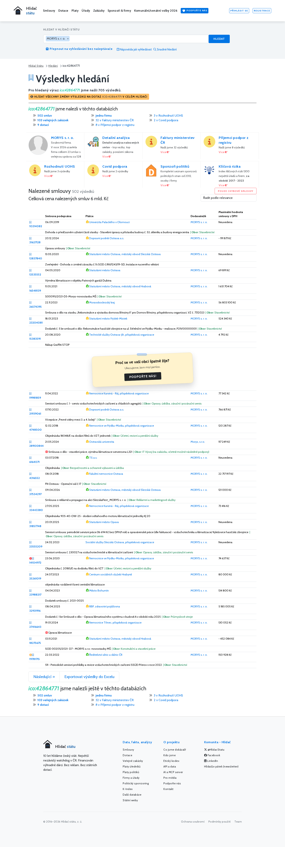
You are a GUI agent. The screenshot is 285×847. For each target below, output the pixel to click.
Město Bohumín (99, 590)
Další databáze (132, 794)
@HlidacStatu (216, 749)
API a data (169, 766)
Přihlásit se (239, 10)
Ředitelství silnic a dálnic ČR (105, 654)
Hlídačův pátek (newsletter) (221, 766)
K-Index (128, 789)
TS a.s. (93, 457)
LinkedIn (212, 761)
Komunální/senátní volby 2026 (155, 10)
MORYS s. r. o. (62, 138)
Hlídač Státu (35, 66)
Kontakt (168, 789)
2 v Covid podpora (166, 120)
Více (105, 156)
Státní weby (130, 800)
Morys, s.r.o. (198, 441)
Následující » (44, 676)
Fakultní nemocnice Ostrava (106, 473)
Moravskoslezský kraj (102, 302)
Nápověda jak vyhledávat (135, 49)
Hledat (219, 39)
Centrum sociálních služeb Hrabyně (110, 574)
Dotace (63, 10)
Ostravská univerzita (101, 441)
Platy (75, 10)
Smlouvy (49, 10)
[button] (88, 97)
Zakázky (99, 10)
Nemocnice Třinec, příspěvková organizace (115, 622)
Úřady (86, 10)
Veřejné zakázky (133, 761)
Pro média (170, 777)
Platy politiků (131, 772)
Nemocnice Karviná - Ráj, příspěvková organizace (119, 393)
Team (238, 821)
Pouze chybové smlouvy (235, 191)
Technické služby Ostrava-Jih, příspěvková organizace (121, 334)
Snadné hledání (166, 49)
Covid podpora (114, 166)
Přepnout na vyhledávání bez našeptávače (81, 49)
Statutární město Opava (104, 522)
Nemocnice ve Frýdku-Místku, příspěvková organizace (121, 425)
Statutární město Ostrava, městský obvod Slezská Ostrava (125, 254)
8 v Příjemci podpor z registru (115, 125)
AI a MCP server (173, 772)
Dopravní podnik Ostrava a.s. (106, 238)
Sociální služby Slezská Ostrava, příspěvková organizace (120, 542)
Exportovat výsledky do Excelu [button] (89, 676)
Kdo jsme (169, 755)
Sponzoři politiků (175, 166)
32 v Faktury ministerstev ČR (115, 120)
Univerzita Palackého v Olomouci (109, 222)
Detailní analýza (116, 138)
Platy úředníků (131, 766)
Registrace (262, 10)
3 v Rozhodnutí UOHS (168, 115)
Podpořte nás (196, 10)
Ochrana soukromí (193, 821)
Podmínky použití (219, 821)
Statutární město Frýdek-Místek (108, 318)
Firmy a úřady (131, 777)
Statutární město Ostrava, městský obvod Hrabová (120, 286)
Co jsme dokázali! (174, 749)
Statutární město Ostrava (104, 270)
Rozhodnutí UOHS (59, 166)
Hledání (53, 66)
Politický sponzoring (136, 783)
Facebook (213, 755)
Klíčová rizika (230, 166)
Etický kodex (171, 761)
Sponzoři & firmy (119, 10)
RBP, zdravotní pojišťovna (104, 606)
